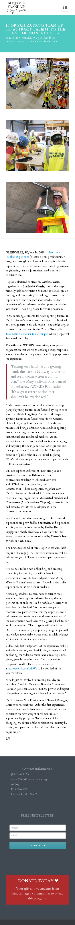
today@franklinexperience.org (29, 779)
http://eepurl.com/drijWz (22, 668)
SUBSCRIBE (38, 845)
